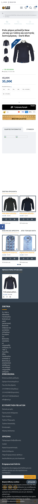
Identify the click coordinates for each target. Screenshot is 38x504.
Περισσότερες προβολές (12, 270)
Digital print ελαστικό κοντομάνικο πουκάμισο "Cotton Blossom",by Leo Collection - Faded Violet (10, 252)
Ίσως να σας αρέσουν (10, 231)
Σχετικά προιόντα (9, 191)
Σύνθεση (30, 129)
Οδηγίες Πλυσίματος (12, 129)
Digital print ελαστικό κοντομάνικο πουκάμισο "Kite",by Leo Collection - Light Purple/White (28, 252)
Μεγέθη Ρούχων (6, 86)
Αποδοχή (31, 482)
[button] (13, 51)
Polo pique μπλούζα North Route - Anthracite (10, 213)
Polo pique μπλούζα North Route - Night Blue (28, 213)
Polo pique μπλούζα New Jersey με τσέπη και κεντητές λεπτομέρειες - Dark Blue (10, 292)
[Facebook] (2, 226)
